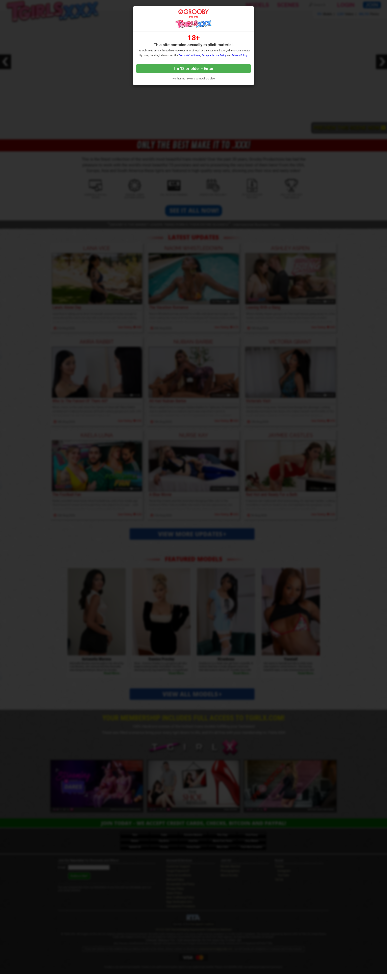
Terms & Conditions (189, 55)
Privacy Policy (239, 55)
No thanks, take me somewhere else (194, 78)
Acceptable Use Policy (214, 55)
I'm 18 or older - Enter (193, 68)
